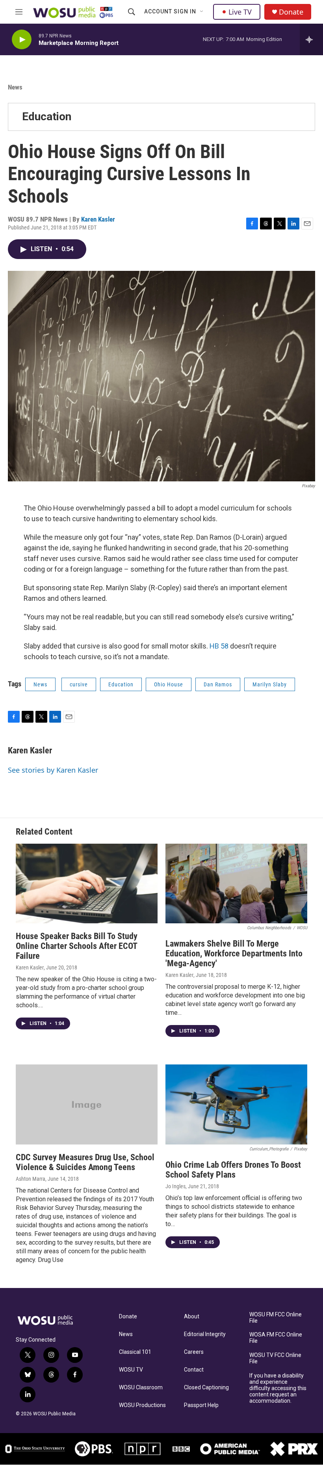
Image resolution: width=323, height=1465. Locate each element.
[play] (21, 39)
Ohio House (168, 684)
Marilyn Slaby (269, 684)
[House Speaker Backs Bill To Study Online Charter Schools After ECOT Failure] (87, 884)
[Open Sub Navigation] (202, 12)
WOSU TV (131, 1370)
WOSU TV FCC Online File (275, 1358)
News (15, 87)
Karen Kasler (98, 219)
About (191, 1317)
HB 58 (219, 646)
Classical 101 (135, 1352)
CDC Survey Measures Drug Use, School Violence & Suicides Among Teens (85, 1162)
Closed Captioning (206, 1387)
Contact (194, 1370)
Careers (194, 1352)
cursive (79, 684)
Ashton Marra (30, 1179)
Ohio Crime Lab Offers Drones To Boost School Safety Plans (233, 1170)
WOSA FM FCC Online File (275, 1338)
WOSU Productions (142, 1405)
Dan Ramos (218, 684)
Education (46, 116)
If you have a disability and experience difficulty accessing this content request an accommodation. (277, 1388)
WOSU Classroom (141, 1387)
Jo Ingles (175, 1186)
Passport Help (201, 1405)
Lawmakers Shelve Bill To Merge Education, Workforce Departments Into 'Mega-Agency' (234, 953)
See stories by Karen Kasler (53, 770)
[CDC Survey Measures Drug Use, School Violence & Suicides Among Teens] (87, 1104)
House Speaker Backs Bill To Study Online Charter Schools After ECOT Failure (76, 946)
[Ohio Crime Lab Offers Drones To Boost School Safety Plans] (236, 1104)
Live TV (240, 12)
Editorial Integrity (205, 1334)
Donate (291, 12)
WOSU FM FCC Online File (275, 1318)
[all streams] (311, 39)
